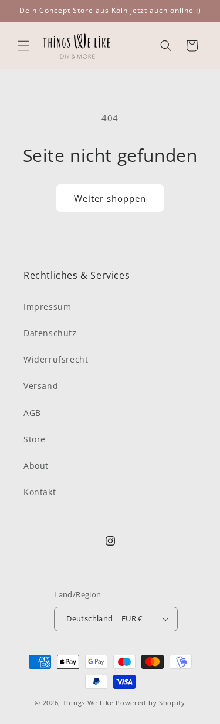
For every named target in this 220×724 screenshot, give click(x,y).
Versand (40, 385)
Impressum (47, 306)
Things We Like (88, 702)
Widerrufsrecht (55, 359)
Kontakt (39, 492)
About (36, 465)
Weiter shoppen (110, 198)
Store (34, 439)
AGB (32, 412)
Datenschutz (50, 333)
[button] (23, 46)
